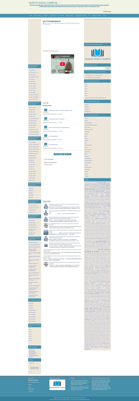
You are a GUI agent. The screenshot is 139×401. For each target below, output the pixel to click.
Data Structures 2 (106, 238)
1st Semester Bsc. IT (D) (98, 185)
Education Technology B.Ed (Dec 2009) (94, 253)
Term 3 (30, 334)
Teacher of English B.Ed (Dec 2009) (99, 328)
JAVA (80, 399)
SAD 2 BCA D (99, 320)
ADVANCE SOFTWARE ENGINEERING (102, 194)
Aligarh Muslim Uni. (33, 352)
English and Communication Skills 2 (102, 269)
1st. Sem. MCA (32, 90)
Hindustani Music (88, 145)
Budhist (86, 120)
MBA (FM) (31, 190)
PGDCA (92, 303)
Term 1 (30, 329)
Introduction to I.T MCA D (100, 286)
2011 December (32, 314)
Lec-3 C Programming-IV (52, 21)
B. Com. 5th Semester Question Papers (93, 77)
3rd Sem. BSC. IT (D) (33, 153)
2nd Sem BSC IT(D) (106, 189)
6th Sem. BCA (32, 220)
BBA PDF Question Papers (34, 285)
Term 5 (30, 338)
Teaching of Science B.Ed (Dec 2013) (95, 338)
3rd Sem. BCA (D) (32, 157)
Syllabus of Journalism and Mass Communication (97, 322)
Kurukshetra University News (97, 289)
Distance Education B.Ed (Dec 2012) (91, 248)
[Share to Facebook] (47, 103)
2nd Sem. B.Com (32, 107)
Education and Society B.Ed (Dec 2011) (100, 255)
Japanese (87, 156)
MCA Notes (99, 290)
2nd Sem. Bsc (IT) (32, 114)
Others (104, 15)
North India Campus (60, 23)
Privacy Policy (37, 15)
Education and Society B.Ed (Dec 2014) (91, 258)
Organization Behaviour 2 (94, 301)
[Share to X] (46, 103)
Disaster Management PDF (34, 244)
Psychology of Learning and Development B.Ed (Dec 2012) (95, 318)
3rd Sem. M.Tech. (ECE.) (34, 146)
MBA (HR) (31, 188)
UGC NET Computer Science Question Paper (93, 343)
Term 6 (30, 340)
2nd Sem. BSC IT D (33, 123)
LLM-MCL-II (87, 107)
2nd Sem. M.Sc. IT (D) (33, 129)
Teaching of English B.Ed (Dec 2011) (99, 330)
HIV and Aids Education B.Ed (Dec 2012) (97, 278)
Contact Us (46, 15)
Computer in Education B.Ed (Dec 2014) (98, 231)
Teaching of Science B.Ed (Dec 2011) (95, 336)
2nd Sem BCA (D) (98, 189)
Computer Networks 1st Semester (90, 226)
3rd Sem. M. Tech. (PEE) (34, 144)
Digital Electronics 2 (103, 244)
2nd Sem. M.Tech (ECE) (33, 131)
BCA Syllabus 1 (99, 207)
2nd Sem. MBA (32, 111)
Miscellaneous (88, 111)
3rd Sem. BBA (32, 162)
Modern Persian (88, 162)
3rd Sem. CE (31, 166)
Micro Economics (97, 296)
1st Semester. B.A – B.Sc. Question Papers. (94, 75)
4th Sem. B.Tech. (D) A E (34, 207)
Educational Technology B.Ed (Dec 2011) (92, 263)
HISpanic (86, 140)
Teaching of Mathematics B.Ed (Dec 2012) (92, 334)
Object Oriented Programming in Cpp (102, 298)
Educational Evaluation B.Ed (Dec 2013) (98, 261)
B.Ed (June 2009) (88, 206)
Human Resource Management (99, 281)
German (86, 138)
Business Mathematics (90, 215)
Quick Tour (53, 15)
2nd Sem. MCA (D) (33, 125)
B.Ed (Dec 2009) (95, 203)
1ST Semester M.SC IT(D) (90, 182)
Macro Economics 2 (89, 292)
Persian (86, 165)
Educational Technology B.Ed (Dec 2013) (97, 265)
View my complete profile (33, 382)
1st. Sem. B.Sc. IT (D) (33, 72)
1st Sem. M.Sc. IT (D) (33, 99)
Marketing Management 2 (95, 293)
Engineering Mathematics (99, 266)
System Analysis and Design (101, 323)
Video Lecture (92, 344)
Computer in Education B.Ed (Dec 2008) (95, 230)
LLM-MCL (87, 104)
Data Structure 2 (99, 238)
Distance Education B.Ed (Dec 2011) (104, 246)
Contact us (30, 391)
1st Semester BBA (104, 184)
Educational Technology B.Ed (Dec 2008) (102, 262)
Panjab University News (34, 355)
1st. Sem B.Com (32, 74)
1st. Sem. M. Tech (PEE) (34, 97)
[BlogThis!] (45, 103)
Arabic (86, 118)
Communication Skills (105, 219)
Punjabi (86, 171)
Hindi (86, 142)
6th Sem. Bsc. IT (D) (33, 227)
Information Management (104, 282)
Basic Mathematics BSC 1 (104, 210)
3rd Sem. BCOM (32, 155)
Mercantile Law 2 (93, 294)
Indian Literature (88, 149)
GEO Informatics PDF (33, 242)
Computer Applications (101, 222)
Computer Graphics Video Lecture (97, 223)
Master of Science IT (33, 263)
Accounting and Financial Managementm (98, 198)
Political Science (88, 167)
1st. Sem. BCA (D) (32, 83)
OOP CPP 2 (101, 297)
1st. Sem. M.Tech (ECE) (33, 94)
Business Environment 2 (98, 214)
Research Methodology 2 (92, 320)
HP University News (98, 280)
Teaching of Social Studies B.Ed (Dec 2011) (98, 339)
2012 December (32, 316)
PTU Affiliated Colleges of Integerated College (102, 303)
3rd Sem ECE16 (32, 177)
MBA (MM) (31, 195)
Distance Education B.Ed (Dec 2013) (104, 248)
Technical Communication (105, 342)
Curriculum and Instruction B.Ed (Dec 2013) (92, 235)
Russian (86, 174)
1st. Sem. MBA (32, 92)
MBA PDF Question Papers (34, 247)
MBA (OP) (31, 197)
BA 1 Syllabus (102, 206)
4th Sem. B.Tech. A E (33, 205)
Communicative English (90, 222)
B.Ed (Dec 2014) (98, 204)
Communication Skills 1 (90, 221)
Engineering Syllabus (99, 267)
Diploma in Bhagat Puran (34, 272)
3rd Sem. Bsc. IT (32, 164)
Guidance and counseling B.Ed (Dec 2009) (92, 277)
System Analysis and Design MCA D (99, 324)
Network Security (94, 297)
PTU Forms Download (98, 307)
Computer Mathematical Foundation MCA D (102, 225)
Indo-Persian (87, 151)
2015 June (31, 307)
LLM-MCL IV (87, 109)
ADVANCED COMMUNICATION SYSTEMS (94, 195)
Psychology (87, 169)
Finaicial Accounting (101, 270)
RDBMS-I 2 (96, 319)
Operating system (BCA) (99, 300)
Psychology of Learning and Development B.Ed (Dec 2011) (100, 316)
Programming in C (91, 312)
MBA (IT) (31, 192)
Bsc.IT (104, 211)
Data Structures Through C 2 (91, 239)
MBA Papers (95, 290)
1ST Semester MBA (100, 182)
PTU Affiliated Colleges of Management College (93, 304)
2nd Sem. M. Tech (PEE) (34, 134)
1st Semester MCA (103, 187)
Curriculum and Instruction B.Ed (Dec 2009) (97, 233)
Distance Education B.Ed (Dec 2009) (91, 246)
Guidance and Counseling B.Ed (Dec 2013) (102, 276)
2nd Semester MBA (98, 191)
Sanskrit (86, 176)
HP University (31, 350)
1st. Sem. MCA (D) (32, 88)
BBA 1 (106, 206)
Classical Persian (88, 122)
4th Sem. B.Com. (32, 212)
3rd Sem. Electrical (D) (33, 151)
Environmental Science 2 (90, 270)
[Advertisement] (62, 40)
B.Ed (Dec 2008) (88, 203)
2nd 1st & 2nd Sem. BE (33, 118)
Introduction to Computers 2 (90, 286)
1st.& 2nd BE (31, 79)
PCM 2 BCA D (87, 303)
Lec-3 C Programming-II (53, 144)
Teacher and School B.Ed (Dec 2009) (99, 326)
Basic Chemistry (104, 208)
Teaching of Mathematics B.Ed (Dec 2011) (102, 332)
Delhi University (69, 15)
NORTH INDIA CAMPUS (43, 2)
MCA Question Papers (105, 290)
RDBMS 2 (91, 319)
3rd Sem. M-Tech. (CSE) (34, 149)
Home (30, 15)
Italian (86, 154)
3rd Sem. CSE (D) (32, 175)
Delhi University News (101, 241)
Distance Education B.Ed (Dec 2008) (103, 245)
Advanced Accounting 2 (89, 202)
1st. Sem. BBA (32, 81)
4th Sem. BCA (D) (32, 210)
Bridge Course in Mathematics (97, 211)
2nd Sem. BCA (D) (32, 120)
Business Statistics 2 (95, 217)
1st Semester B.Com (94, 184)
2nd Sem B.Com (96, 188)
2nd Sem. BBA (32, 116)
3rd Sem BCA (31, 160)
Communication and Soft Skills (103, 221)
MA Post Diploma (88, 160)
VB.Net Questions (74, 399)
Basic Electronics (96, 210)
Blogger (37, 368)
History (86, 147)
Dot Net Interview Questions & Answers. (97, 250)
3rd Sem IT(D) (32, 180)
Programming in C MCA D (100, 312)
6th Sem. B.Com (32, 222)
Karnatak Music (88, 158)
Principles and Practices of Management (94, 309)
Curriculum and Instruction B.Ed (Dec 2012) (102, 234)
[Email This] (43, 103)
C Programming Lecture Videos (73, 23)
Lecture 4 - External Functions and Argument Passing (59, 127)
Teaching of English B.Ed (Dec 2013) (99, 331)
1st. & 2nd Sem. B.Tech (33, 77)
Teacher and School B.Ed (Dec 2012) (99, 327)
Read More (60, 114)
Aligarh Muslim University (99, 202)
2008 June (31, 303)
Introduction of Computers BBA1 (102, 285)
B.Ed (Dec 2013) (91, 204)
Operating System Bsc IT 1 (90, 300)
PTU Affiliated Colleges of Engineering (97, 305)
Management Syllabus (100, 292)
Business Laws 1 (106, 214)
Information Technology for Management (94, 284)
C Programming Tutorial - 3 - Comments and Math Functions (60, 110)
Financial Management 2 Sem (96, 272)
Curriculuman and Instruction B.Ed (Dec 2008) (99, 237)
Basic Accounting (97, 208)
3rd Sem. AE (31, 169)
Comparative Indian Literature (91, 125)
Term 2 (30, 331)
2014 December (32, 321)
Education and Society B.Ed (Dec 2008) (98, 254)
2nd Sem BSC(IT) (88, 191)
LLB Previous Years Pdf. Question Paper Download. (95, 97)
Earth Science (87, 127)
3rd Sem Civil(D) (32, 142)
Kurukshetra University (81, 15)
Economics (87, 131)
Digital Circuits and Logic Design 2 (100, 242)
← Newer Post (57, 154)
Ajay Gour (69, 399)
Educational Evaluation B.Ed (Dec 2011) (94, 259)
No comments (47, 24)
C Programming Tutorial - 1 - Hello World (56, 119)
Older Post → (68, 154)
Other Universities (104, 301)
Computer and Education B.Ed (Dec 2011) (92, 229)
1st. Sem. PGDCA (32, 85)
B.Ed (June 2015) (95, 206)
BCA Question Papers (90, 207)
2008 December (32, 310)
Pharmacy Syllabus (106, 308)
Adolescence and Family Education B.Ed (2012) (101, 200)
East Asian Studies (89, 129)
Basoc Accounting (88, 211)
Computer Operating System (101, 226)
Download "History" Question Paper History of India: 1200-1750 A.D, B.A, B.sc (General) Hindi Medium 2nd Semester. (80, 388)
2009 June (31, 305)
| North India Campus (85, 399)
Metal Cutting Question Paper (102, 294)
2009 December (32, 312)
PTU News (31, 356)
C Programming (105, 217)
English (86, 134)
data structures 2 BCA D (97, 347)
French (86, 136)
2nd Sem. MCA (32, 127)
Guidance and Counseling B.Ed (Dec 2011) (95, 274)
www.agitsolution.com (81, 397)
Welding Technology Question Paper (96, 346)
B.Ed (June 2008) (106, 204)
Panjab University (96, 15)
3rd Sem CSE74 (32, 173)
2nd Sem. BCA (32, 109)
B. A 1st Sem (60, 15)
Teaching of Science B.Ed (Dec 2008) (95, 335)
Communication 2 (95, 219)
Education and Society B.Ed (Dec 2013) (103, 257)
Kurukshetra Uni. (32, 354)
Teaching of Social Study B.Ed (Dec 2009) (94, 342)
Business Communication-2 (99, 213)
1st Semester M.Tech (93, 187)
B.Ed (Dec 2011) (102, 203)
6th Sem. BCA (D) (32, 224)
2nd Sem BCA (90, 189)
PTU (89, 15)
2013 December (32, 319)
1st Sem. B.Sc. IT (32, 70)
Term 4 (30, 336)
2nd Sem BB (102, 188)
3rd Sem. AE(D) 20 (32, 171)
